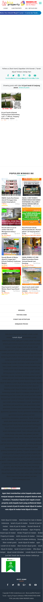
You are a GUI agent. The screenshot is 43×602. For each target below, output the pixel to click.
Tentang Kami (21, 315)
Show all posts (24, 88)
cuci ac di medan (8, 539)
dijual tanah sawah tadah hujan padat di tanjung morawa (31, 290)
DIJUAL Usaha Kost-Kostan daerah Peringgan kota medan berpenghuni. (11, 201)
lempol (2, 552)
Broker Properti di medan (26, 533)
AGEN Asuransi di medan (25, 536)
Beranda (21, 310)
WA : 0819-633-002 (31, 8)
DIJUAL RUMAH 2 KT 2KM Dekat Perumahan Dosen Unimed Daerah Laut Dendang (31, 261)
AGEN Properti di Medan (19, 530)
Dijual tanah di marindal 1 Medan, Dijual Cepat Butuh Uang (11, 290)
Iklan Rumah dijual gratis (27, 546)
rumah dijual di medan (34, 552)
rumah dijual (17, 337)
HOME (5, 8)
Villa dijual (37, 549)
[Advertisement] (21, 41)
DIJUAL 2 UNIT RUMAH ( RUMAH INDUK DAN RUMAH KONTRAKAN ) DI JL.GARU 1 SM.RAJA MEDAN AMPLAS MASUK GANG (31, 203)
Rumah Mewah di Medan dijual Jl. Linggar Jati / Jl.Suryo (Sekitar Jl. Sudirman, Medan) (11, 261)
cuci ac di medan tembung (26, 539)
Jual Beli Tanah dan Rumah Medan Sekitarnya (22, 555)
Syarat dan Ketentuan (21, 319)
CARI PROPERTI (16, 8)
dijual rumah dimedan (15, 552)
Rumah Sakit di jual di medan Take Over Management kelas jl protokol (11, 231)
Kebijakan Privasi (21, 324)
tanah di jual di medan (19, 523)
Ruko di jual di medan (18, 526)
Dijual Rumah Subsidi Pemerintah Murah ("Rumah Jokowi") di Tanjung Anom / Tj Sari (31, 231)
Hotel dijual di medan (9, 520)
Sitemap (39, 536)
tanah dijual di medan (26, 542)
